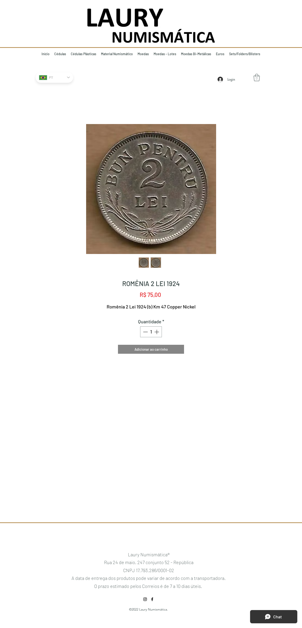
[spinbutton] (151, 332)
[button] (257, 77)
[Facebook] (152, 599)
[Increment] (157, 332)
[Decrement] (145, 332)
